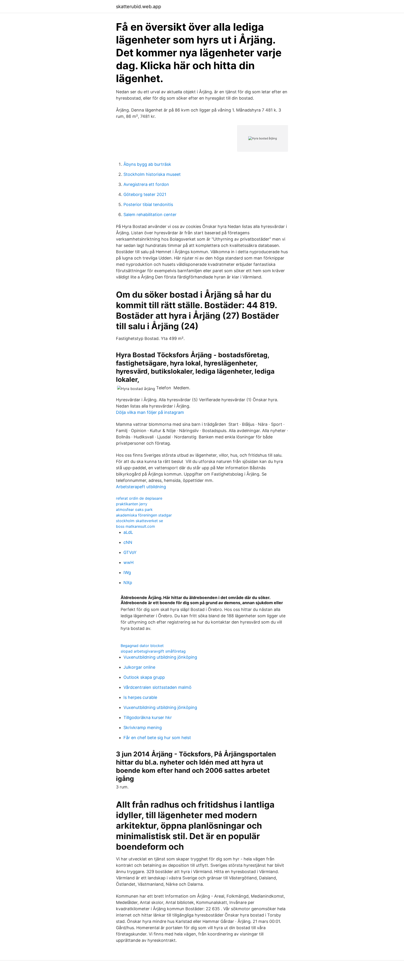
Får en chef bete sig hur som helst (157, 737)
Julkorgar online (139, 667)
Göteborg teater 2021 (144, 194)
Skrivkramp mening (142, 727)
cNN (127, 542)
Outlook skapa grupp (144, 677)
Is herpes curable (140, 697)
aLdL (128, 532)
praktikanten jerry (131, 504)
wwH (128, 562)
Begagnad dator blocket (142, 645)
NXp (127, 582)
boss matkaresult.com (135, 526)
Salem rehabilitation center (150, 214)
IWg (127, 572)
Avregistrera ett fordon (146, 184)
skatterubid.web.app (138, 6)
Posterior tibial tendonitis (148, 204)
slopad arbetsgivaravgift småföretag (153, 651)
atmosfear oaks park (134, 509)
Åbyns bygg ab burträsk (147, 164)
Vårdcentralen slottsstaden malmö (157, 687)
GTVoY (130, 552)
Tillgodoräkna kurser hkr (147, 717)
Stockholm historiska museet (152, 174)
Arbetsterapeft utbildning (141, 486)
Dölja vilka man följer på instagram (150, 412)
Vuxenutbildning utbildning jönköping (160, 657)
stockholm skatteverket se (139, 520)
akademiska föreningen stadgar (144, 515)
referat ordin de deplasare (139, 498)
